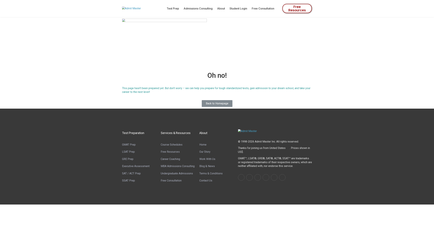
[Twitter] (257, 177)
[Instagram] (274, 177)
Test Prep (173, 8)
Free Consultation (263, 8)
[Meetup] (282, 177)
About (221, 8)
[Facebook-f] (241, 177)
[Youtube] (266, 177)
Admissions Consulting (198, 8)
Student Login (238, 8)
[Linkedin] (249, 177)
